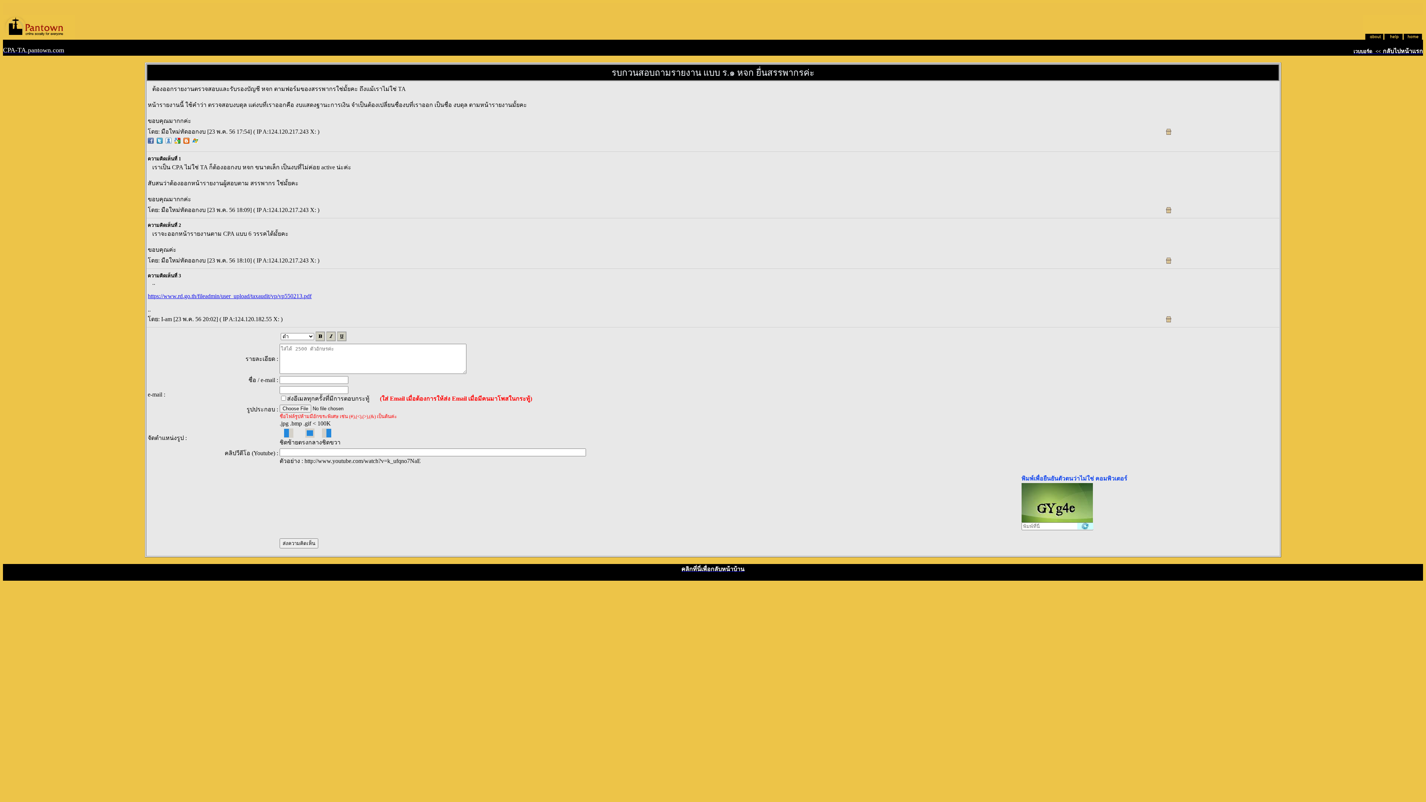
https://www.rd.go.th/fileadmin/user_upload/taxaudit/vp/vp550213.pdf (230, 296)
